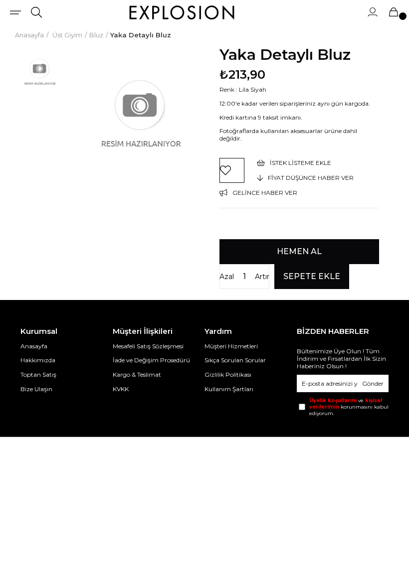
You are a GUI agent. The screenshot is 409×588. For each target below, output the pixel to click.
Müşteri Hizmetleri (231, 346)
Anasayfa (33, 346)
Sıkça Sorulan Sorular (235, 360)
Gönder (373, 383)
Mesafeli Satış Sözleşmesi (148, 346)
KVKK (121, 389)
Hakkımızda (37, 360)
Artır (262, 276)
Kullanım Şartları (228, 389)
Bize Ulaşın (36, 389)
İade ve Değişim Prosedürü (151, 360)
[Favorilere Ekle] (231, 170)
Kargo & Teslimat (137, 374)
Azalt (226, 276)
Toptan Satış (38, 374)
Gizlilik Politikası (227, 374)
